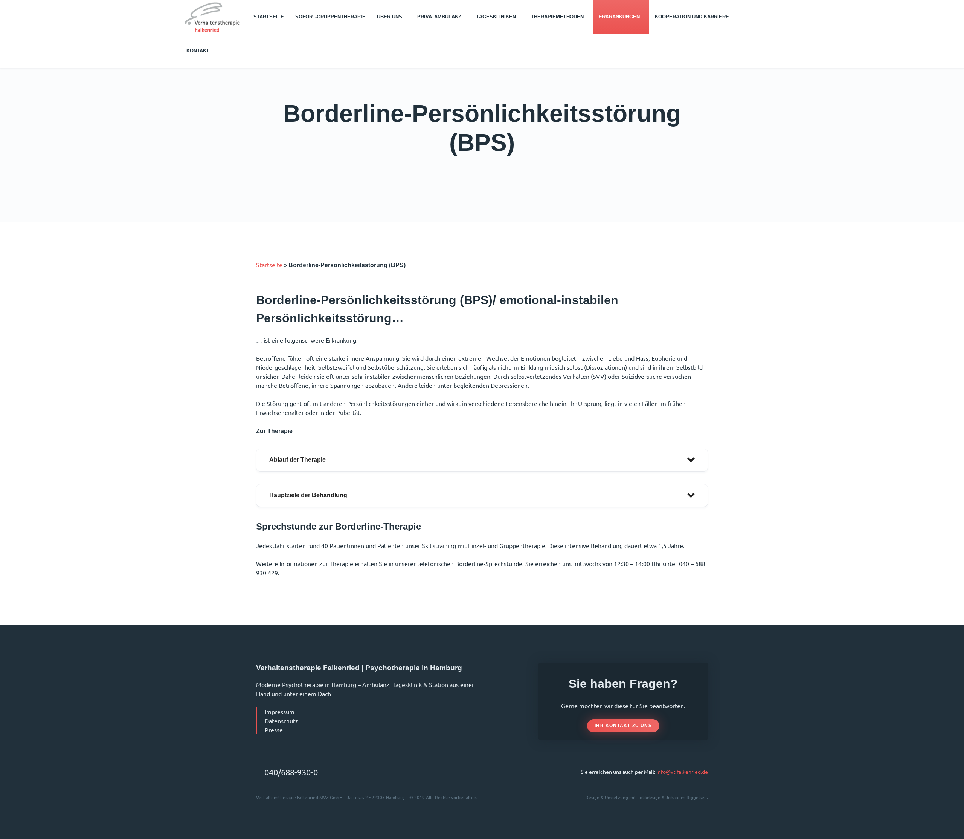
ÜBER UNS (389, 17)
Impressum (279, 711)
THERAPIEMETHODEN (557, 17)
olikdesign (650, 797)
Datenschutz (281, 720)
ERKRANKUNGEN (619, 17)
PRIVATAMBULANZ (439, 17)
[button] (482, 460)
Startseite (269, 264)
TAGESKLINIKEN (496, 17)
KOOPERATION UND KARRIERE (692, 17)
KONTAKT (197, 51)
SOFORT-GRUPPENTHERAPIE (330, 17)
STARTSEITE (268, 17)
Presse (274, 729)
